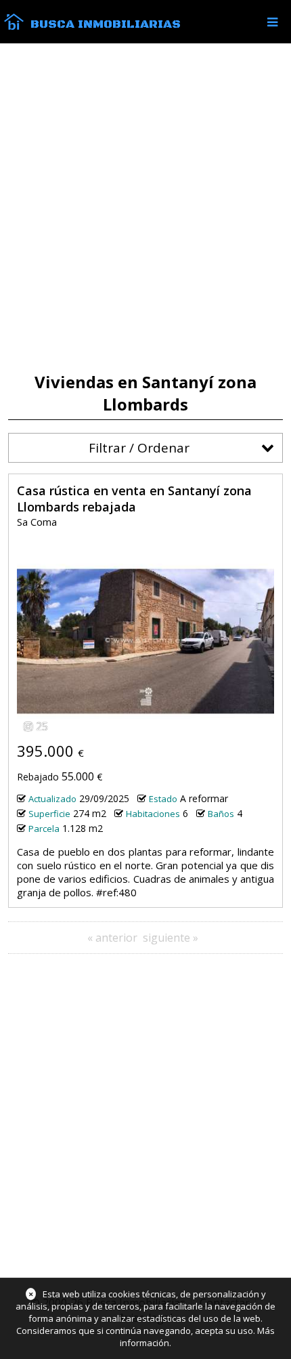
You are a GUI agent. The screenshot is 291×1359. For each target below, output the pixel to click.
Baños (221, 814)
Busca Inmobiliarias (105, 24)
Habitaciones (153, 814)
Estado (163, 799)
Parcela (44, 828)
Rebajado (38, 776)
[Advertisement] (145, 208)
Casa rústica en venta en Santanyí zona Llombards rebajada (134, 498)
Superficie (49, 814)
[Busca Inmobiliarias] (14, 26)
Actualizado (52, 799)
